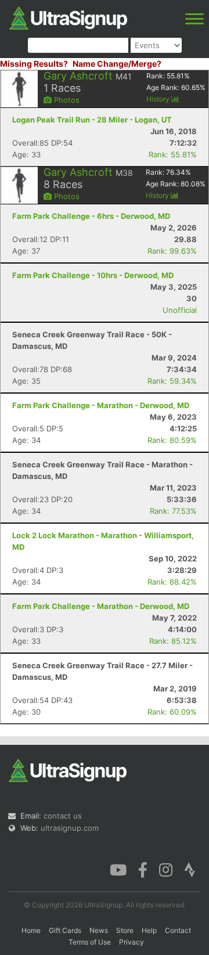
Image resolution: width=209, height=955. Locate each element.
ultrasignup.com (70, 828)
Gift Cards (65, 930)
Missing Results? (34, 64)
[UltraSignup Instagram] (165, 869)
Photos (66, 99)
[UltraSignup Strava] (189, 869)
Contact (178, 930)
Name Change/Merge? (117, 64)
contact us (63, 815)
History (158, 99)
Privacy (131, 942)
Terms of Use (90, 942)
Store (125, 930)
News (98, 930)
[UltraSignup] (68, 17)
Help (149, 930)
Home (31, 930)
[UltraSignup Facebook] (143, 869)
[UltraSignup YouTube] (118, 869)
